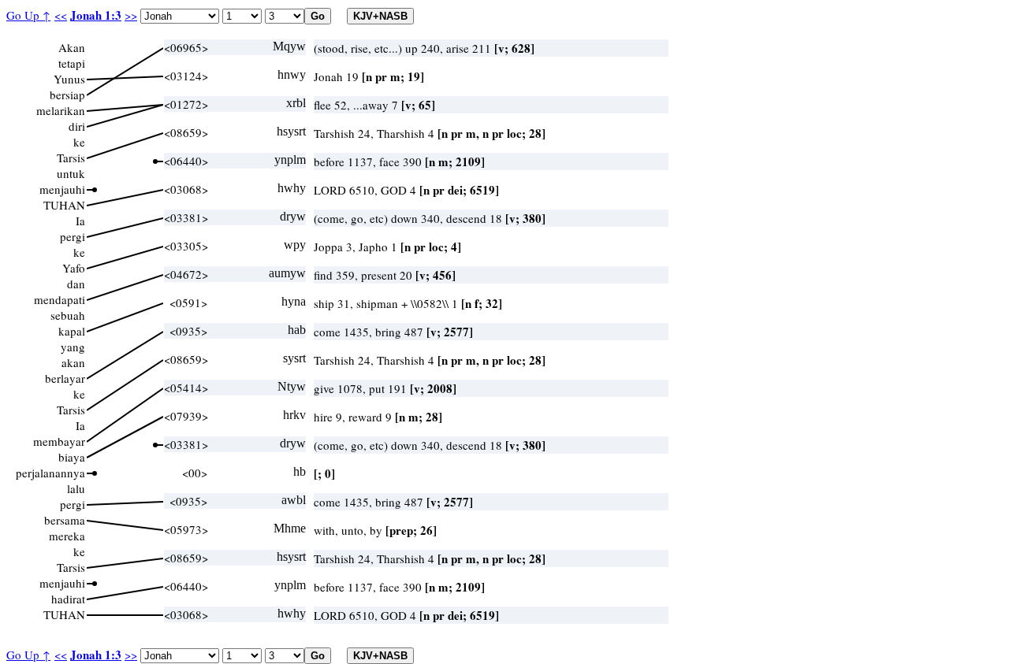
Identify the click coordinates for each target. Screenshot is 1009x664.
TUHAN (64, 205)
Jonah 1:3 (95, 15)
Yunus (69, 79)
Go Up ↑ (28, 15)
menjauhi (62, 189)
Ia (80, 220)
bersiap (67, 94)
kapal (71, 331)
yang (73, 346)
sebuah (67, 315)
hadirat (68, 599)
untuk (71, 173)
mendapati (59, 299)
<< (60, 15)
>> (131, 15)
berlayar (65, 378)
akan (73, 362)
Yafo (73, 268)
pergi (72, 236)
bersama (64, 520)
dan (76, 283)
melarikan (60, 110)
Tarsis (71, 157)
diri (77, 126)
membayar (59, 441)
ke (79, 142)
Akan (71, 47)
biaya (71, 457)
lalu (76, 488)
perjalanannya (50, 472)
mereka (67, 535)
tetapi (71, 63)
